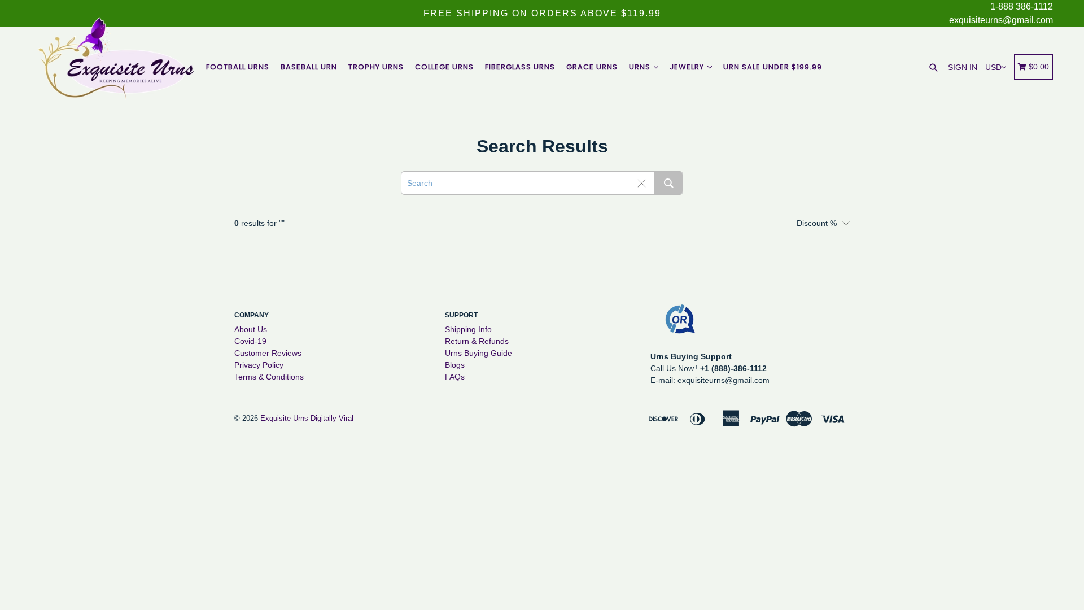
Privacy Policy (258, 364)
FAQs (455, 376)
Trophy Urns (376, 67)
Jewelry (688, 67)
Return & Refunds (477, 341)
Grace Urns (592, 67)
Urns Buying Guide (478, 353)
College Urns (444, 67)
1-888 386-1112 (1021, 6)
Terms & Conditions (269, 376)
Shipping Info (468, 329)
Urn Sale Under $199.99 (772, 67)
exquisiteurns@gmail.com (1001, 20)
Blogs (455, 364)
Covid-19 (250, 341)
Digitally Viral (332, 418)
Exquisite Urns (284, 418)
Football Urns (237, 67)
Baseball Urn (309, 67)
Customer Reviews (267, 353)
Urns (641, 67)
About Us (250, 329)
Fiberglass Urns (520, 67)
